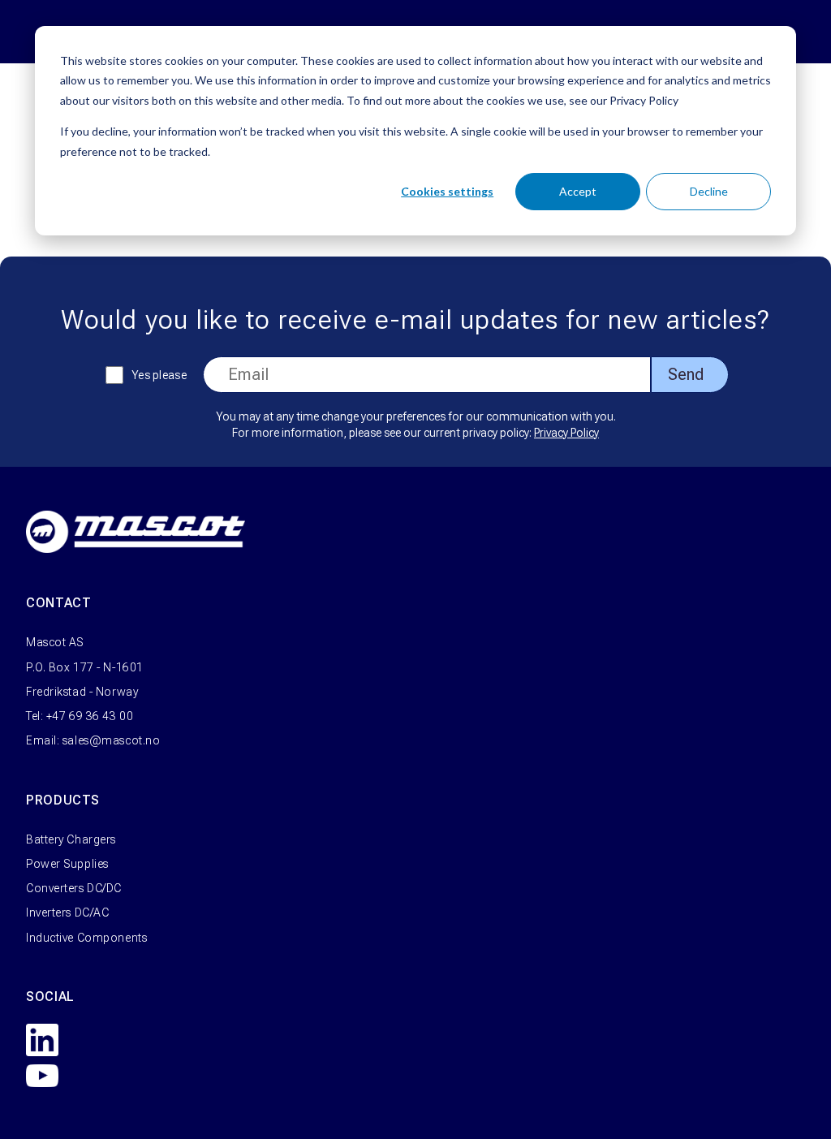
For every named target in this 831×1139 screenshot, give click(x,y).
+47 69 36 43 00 (89, 716)
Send (686, 374)
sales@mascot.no (111, 740)
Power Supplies (67, 863)
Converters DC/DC (74, 888)
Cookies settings (447, 191)
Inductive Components (86, 937)
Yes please (159, 375)
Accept (577, 191)
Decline (709, 191)
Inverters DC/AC (67, 912)
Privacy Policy (566, 432)
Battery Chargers (71, 839)
